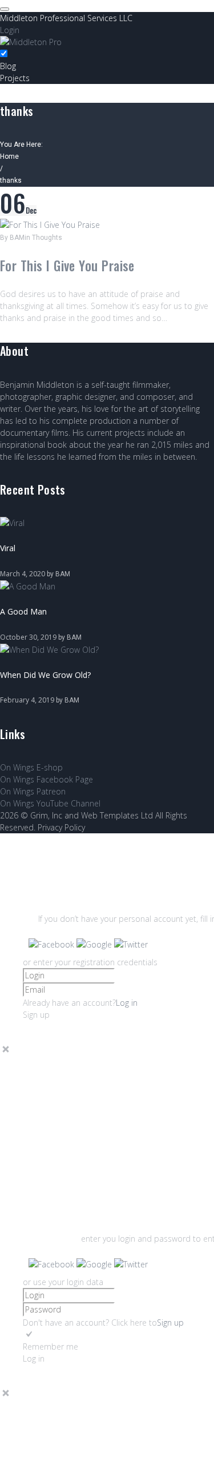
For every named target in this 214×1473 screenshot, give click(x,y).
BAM (17, 238)
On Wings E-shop (31, 767)
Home (9, 156)
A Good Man (23, 611)
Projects (15, 78)
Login (9, 30)
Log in (127, 1002)
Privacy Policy (61, 827)
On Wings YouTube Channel (50, 803)
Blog (8, 66)
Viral (7, 548)
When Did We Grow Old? (45, 674)
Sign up (170, 1322)
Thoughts (47, 238)
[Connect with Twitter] (131, 944)
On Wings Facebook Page (46, 779)
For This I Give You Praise (67, 265)
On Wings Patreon (33, 791)
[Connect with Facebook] (52, 944)
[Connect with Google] (95, 944)
